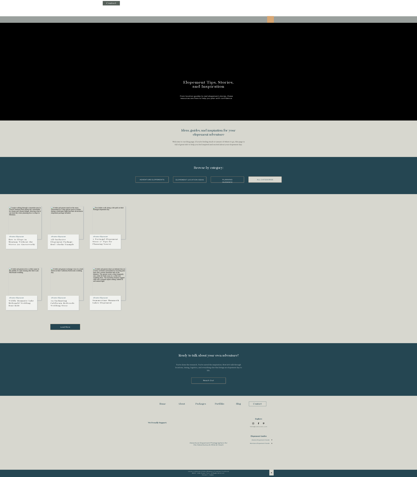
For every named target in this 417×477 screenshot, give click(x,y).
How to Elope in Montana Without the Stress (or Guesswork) (22, 242)
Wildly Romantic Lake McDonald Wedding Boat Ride (21, 303)
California (197, 471)
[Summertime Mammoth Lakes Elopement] (109, 284)
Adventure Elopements (16, 237)
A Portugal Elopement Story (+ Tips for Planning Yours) (105, 241)
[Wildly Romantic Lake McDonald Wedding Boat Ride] (25, 284)
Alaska (190, 471)
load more (65, 327)
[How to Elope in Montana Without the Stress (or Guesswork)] (25, 223)
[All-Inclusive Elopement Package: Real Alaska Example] (67, 223)
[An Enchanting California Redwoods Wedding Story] (67, 284)
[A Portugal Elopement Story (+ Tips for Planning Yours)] (109, 223)
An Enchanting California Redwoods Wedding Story (63, 303)
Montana (210, 471)
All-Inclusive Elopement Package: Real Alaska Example (62, 242)
